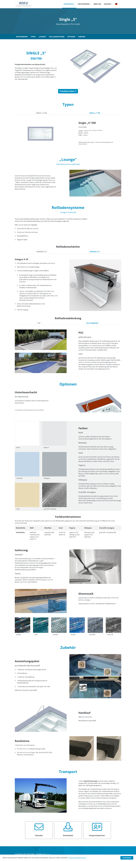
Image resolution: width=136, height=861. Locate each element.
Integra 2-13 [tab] (95, 252)
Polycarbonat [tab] (92, 323)
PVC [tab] (39, 323)
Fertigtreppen (83, 4)
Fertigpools (69, 4)
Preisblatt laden (67, 91)
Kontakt (107, 4)
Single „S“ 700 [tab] (94, 113)
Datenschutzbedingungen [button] (77, 858)
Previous (73, 285)
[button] (116, 4)
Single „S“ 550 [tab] (41, 113)
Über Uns (97, 4)
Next (118, 285)
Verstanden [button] (127, 858)
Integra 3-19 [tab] (41, 252)
